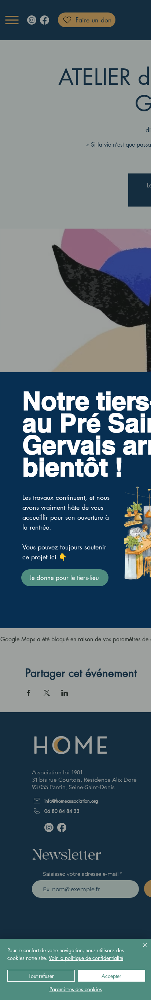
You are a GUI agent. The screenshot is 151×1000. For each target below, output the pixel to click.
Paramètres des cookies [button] (75, 989)
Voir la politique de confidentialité (86, 957)
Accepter (111, 975)
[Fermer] (141, 949)
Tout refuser (41, 975)
